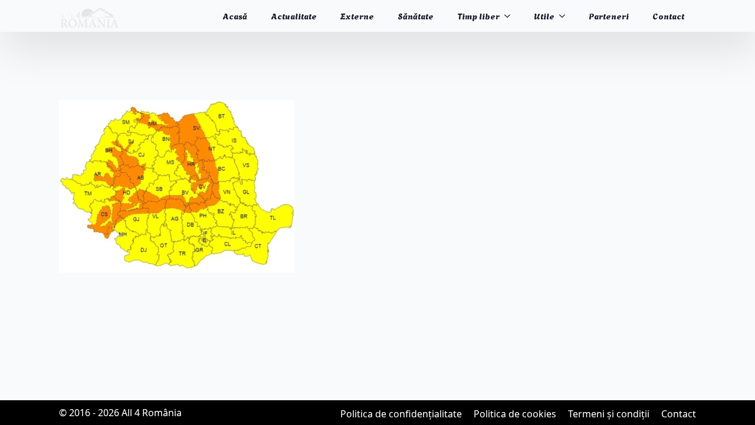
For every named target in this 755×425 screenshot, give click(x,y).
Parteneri (609, 15)
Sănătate (416, 15)
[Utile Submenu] (565, 16)
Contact (668, 15)
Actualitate (294, 15)
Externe (357, 15)
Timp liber (478, 15)
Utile (544, 15)
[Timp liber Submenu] (511, 16)
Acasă (234, 15)
